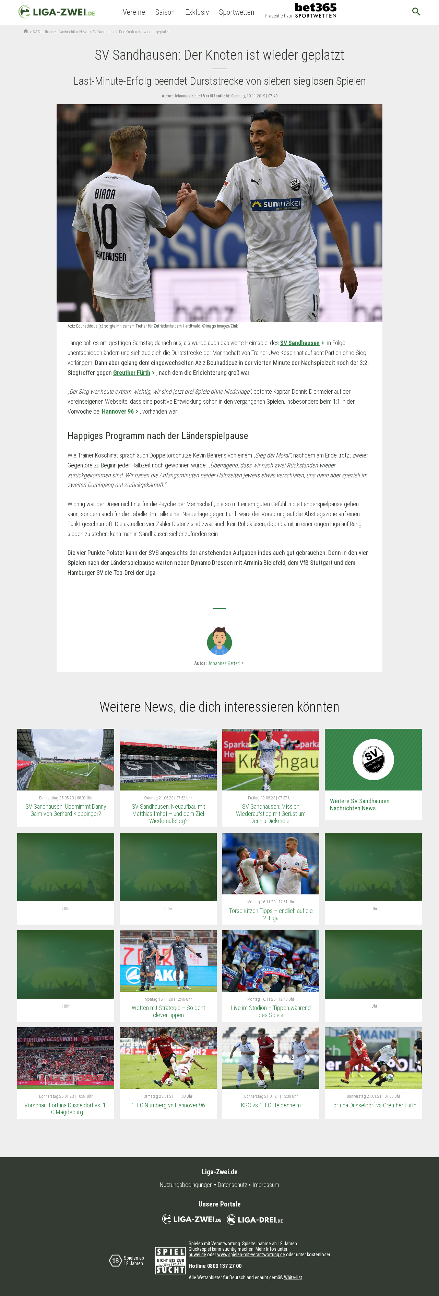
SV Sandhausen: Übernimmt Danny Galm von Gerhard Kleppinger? (65, 810)
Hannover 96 (118, 411)
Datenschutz (232, 1184)
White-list (293, 1277)
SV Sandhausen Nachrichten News (60, 31)
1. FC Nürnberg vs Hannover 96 (168, 1105)
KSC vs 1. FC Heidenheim (271, 1105)
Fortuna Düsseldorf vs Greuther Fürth (373, 1105)
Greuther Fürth (131, 372)
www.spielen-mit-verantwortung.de (251, 1254)
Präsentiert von (279, 16)
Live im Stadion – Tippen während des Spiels (271, 1011)
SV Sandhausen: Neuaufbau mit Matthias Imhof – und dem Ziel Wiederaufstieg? (168, 813)
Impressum (265, 1184)
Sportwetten (236, 12)
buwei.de (197, 1254)
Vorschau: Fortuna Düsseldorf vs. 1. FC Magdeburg (65, 1109)
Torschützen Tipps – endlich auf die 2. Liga (271, 914)
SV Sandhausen (300, 342)
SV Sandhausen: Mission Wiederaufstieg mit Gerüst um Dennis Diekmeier (271, 813)
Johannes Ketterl (226, 663)
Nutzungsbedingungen (186, 1184)
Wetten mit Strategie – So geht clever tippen (168, 1011)
